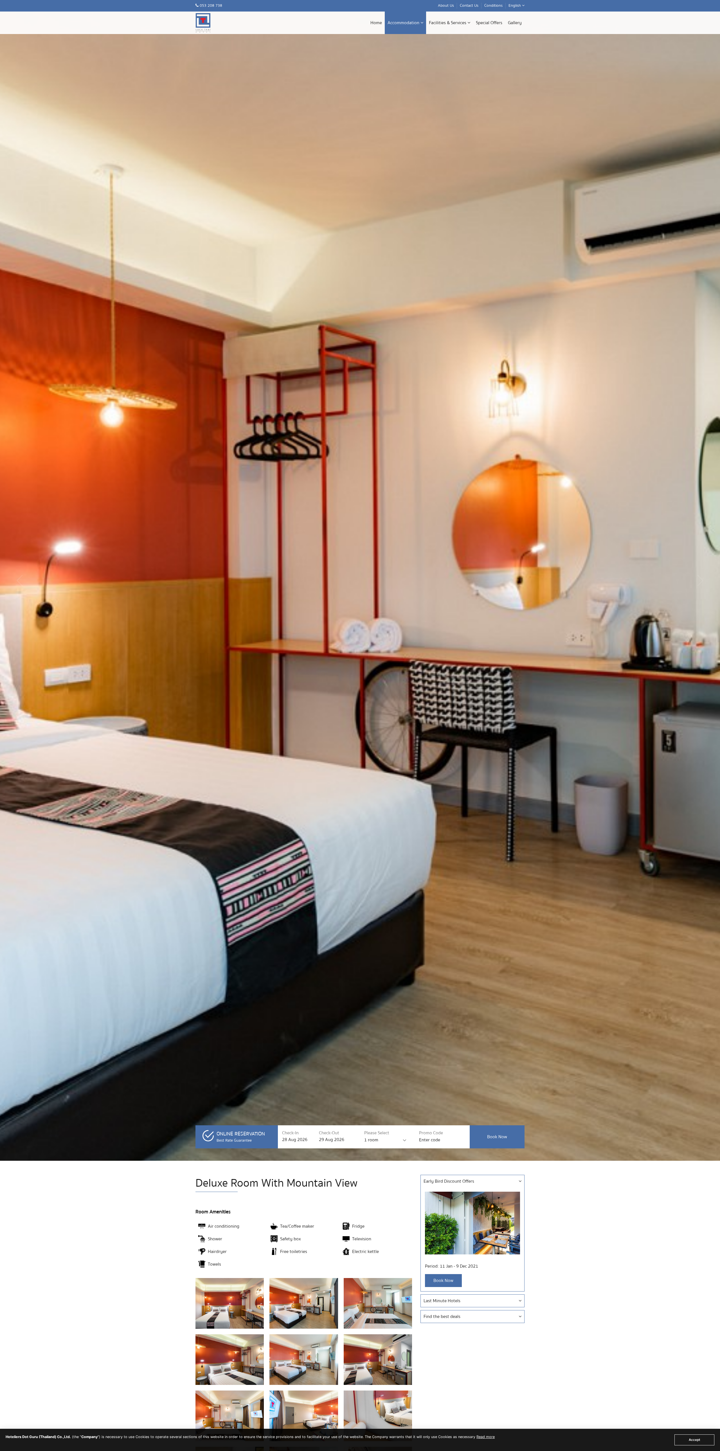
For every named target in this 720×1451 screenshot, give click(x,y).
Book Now (443, 1280)
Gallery (515, 22)
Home (376, 22)
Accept (694, 1440)
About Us (446, 6)
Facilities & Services (448, 22)
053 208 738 (210, 6)
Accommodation (404, 22)
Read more (485, 1437)
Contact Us (469, 6)
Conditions (493, 6)
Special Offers (489, 22)
